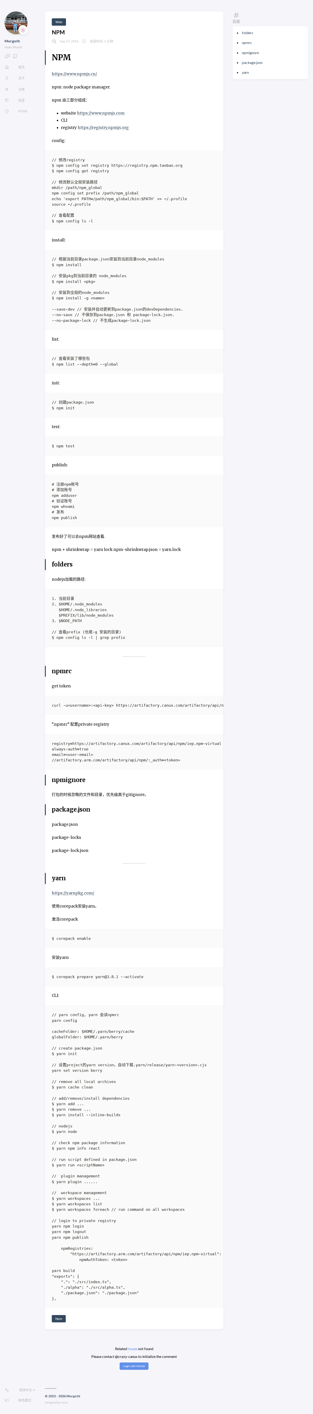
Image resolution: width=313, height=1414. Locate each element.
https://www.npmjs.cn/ (74, 74)
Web (58, 22)
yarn (245, 72)
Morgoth (12, 41)
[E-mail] (7, 57)
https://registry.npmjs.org (103, 127)
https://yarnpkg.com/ (73, 893)
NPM (58, 32)
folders (247, 32)
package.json (252, 62)
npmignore (250, 52)
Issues (132, 1348)
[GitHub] (15, 57)
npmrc (247, 42)
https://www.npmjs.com (101, 113)
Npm (58, 1319)
